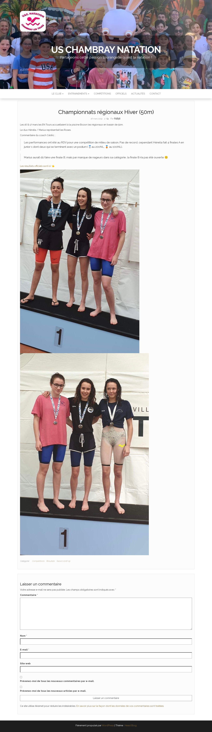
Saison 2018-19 (63, 561)
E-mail (24, 649)
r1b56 (117, 118)
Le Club (56, 93)
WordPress (108, 725)
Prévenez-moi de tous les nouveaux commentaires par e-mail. (57, 681)
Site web (25, 663)
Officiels (120, 93)
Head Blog (131, 725)
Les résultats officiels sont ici (36, 166)
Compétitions (102, 93)
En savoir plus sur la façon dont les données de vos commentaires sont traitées (120, 706)
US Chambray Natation (106, 49)
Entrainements (78, 93)
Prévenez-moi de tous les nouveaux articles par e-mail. (53, 691)
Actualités (138, 93)
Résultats (50, 561)
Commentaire (29, 595)
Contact (155, 93)
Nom (23, 635)
